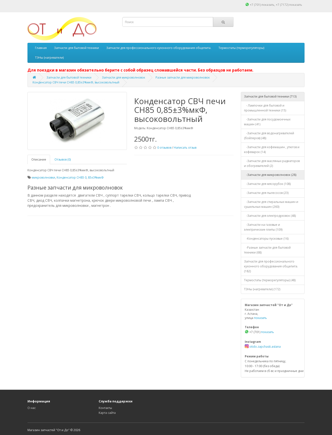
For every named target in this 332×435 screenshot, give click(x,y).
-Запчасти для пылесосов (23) (266, 193)
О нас (31, 408)
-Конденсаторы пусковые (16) (266, 238)
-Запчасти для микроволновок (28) (270, 175)
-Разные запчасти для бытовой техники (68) (267, 249)
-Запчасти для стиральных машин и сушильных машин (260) (271, 204)
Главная (41, 48)
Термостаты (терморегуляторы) (241, 48)
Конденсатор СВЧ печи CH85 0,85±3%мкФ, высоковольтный (76, 82)
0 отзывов (164, 147)
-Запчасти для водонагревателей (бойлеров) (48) (269, 135)
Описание (38, 159)
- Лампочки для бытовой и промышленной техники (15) (265, 107)
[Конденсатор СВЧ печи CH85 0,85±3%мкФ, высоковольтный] (77, 121)
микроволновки (43, 177)
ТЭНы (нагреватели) (49, 57)
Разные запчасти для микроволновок (183, 77)
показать (268, 5)
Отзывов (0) (62, 159)
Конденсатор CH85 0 (72, 177)
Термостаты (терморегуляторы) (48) (270, 280)
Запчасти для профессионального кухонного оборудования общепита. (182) (271, 266)
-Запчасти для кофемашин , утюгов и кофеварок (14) (271, 149)
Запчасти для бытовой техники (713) (270, 96)
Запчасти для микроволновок (123, 77)
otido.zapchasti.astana (265, 346)
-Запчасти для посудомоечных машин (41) (267, 121)
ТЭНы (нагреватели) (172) (262, 289)
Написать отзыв (185, 147)
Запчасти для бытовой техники (76, 48)
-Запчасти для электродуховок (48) (270, 216)
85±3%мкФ (96, 177)
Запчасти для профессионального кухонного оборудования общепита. (158, 48)
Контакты (105, 408)
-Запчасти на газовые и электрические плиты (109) (263, 227)
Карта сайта (107, 413)
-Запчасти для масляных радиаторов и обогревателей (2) (272, 163)
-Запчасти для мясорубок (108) (267, 184)
